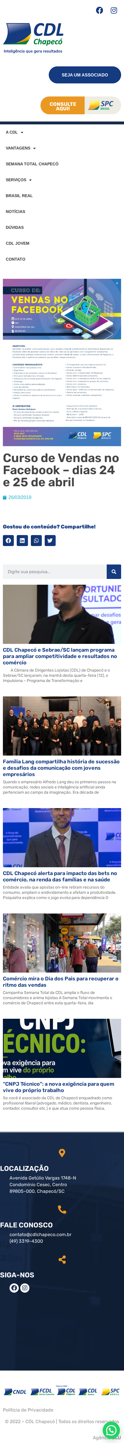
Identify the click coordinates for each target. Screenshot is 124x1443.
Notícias (15, 211)
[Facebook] (99, 10)
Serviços (16, 179)
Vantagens (18, 148)
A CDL (12, 132)
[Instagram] (114, 10)
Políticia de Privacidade (28, 1410)
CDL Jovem (17, 243)
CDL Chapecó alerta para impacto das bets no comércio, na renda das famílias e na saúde (60, 876)
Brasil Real (19, 195)
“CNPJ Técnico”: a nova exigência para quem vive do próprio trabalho (58, 1087)
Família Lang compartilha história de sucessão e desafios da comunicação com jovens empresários (61, 767)
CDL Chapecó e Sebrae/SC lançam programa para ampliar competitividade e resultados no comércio (60, 656)
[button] (8, 540)
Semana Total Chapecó (32, 164)
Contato (15, 259)
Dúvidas (15, 227)
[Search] (114, 572)
